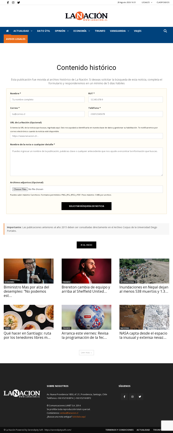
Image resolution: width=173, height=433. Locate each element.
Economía (80, 30)
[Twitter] (17, 2)
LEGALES (146, 2)
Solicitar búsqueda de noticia (86, 206)
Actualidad (22, 30)
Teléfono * (94, 107)
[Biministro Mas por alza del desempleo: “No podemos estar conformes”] (29, 271)
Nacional (124, 328)
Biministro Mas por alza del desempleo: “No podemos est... (26, 291)
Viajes (7, 328)
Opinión (60, 30)
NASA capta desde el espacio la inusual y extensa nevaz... (143, 335)
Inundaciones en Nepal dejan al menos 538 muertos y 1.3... (143, 289)
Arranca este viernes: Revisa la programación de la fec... (85, 335)
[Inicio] (7, 31)
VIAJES (137, 30)
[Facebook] (6, 2)
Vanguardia (118, 30)
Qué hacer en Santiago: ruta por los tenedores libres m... (27, 335)
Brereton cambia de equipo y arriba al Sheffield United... (86, 289)
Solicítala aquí (78, 416)
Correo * (15, 107)
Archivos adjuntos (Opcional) (26, 182)
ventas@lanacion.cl (69, 413)
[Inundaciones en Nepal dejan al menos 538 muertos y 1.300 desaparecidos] (144, 271)
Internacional (127, 282)
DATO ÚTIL (43, 30)
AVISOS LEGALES (15, 39)
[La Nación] (86, 16)
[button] (165, 31)
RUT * (91, 93)
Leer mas (85, 352)
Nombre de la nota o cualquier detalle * (32, 144)
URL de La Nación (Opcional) (26, 122)
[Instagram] (11, 2)
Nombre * (15, 93)
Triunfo (100, 30)
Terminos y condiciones (119, 429)
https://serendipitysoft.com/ (58, 429)
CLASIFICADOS (163, 2)
